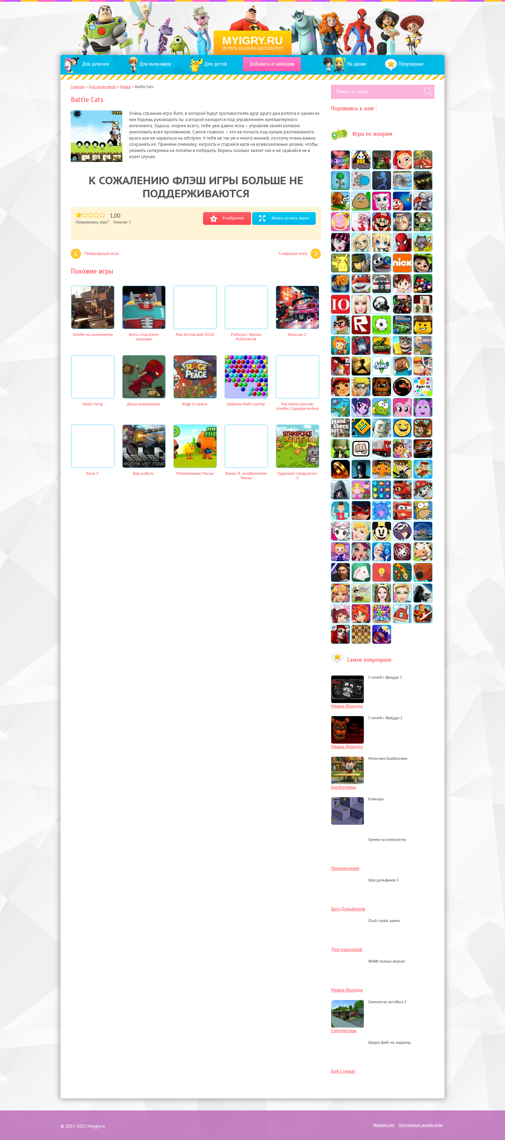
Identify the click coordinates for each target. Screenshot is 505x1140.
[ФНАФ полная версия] (349, 962)
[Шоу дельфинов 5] (349, 880)
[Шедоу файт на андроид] (349, 1043)
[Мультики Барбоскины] (349, 759)
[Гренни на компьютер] (349, 840)
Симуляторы (344, 1030)
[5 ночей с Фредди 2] (349, 718)
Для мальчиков (102, 87)
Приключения (345, 868)
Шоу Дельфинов (348, 908)
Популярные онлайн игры (421, 1125)
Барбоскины (343, 787)
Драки (125, 87)
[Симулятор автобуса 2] (349, 1002)
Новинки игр (383, 1125)
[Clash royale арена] (349, 921)
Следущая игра (293, 253)
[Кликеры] (349, 799)
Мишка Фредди (347, 706)
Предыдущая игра (102, 253)
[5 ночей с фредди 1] (349, 678)
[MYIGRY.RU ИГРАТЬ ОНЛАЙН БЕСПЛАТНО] (253, 27)
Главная (78, 87)
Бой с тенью (343, 1071)
